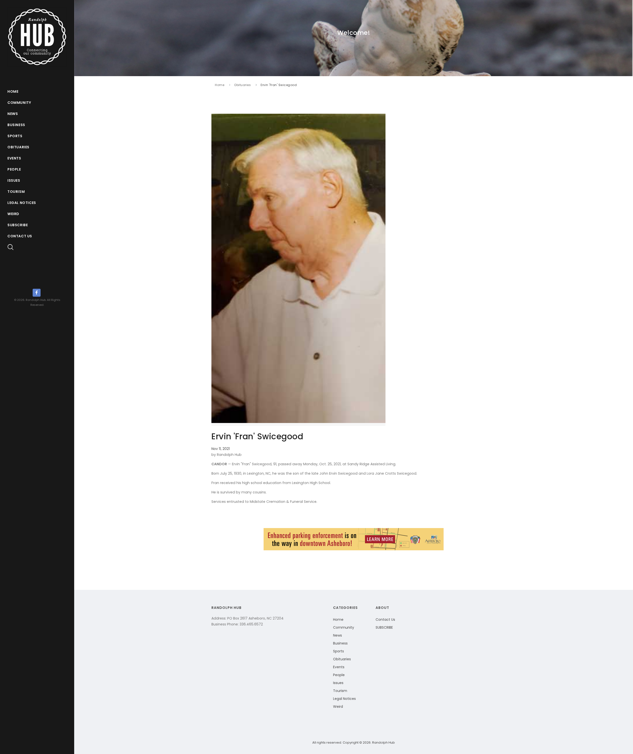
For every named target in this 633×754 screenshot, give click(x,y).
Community (19, 102)
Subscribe (17, 224)
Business (16, 124)
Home (12, 91)
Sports (15, 135)
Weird (13, 213)
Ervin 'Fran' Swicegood (279, 85)
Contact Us (19, 236)
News (12, 113)
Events (14, 158)
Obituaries (18, 147)
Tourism (16, 191)
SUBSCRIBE (384, 627)
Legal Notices (21, 202)
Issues (13, 180)
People (14, 169)
